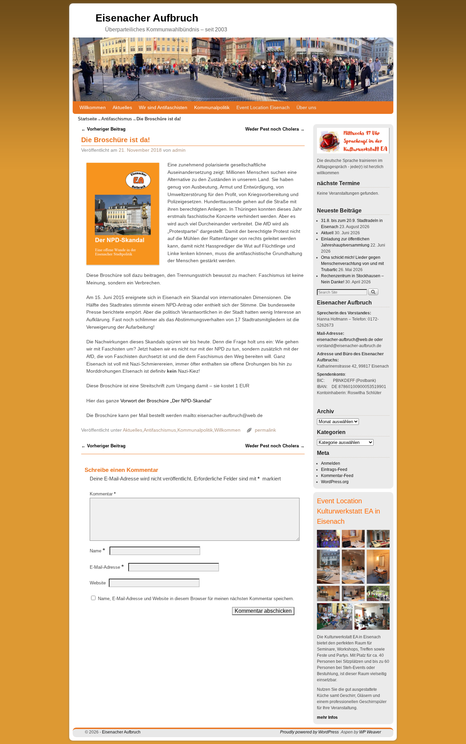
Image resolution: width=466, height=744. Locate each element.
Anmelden (330, 463)
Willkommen (92, 107)
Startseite (87, 118)
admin (179, 150)
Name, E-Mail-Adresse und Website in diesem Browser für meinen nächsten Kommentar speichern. (196, 598)
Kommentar (103, 493)
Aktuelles (122, 107)
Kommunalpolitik (212, 107)
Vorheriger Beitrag (103, 129)
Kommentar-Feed (337, 475)
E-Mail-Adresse (107, 567)
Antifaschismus (116, 118)
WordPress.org (335, 481)
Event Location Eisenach (263, 107)
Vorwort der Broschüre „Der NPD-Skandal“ (166, 400)
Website (98, 582)
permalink (265, 430)
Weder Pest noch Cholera (275, 129)
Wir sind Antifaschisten (163, 107)
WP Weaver (370, 732)
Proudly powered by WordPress (309, 732)
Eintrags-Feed (334, 469)
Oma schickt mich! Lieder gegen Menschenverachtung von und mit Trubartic (352, 263)
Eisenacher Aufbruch (147, 18)
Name (97, 550)
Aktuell (327, 232)
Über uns (306, 107)
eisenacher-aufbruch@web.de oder (350, 339)
